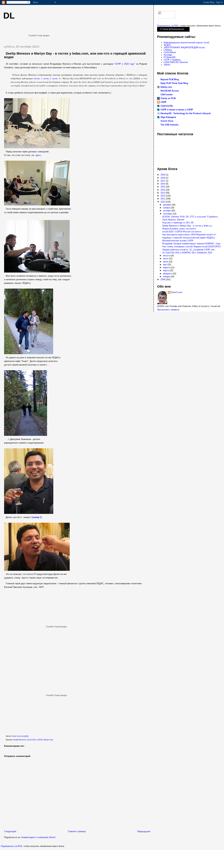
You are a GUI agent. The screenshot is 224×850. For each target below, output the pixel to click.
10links (167, 64)
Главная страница (77, 831)
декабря (167, 204)
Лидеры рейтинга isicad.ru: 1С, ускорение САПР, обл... (189, 249)
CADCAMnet (170, 52)
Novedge (168, 55)
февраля (168, 273)
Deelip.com (166, 87)
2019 (163, 178)
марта (166, 270)
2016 (163, 183)
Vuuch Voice (167, 121)
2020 (163, 174)
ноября (167, 207)
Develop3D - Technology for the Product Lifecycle (186, 113)
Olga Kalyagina (168, 117)
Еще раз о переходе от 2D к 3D (177, 222)
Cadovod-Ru (167, 106)
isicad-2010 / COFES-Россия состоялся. (182, 231)
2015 (163, 186)
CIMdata (168, 50)
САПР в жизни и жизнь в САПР (177, 109)
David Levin (176, 292)
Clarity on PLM (168, 98)
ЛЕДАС (167, 45)
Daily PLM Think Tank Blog (174, 83)
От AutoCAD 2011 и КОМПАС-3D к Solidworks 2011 (187, 252)
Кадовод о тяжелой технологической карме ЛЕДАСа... (189, 237)
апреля (167, 267)
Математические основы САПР (177, 240)
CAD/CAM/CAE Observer (176, 62)
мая (165, 264)
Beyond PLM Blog (170, 79)
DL (9, 15)
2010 (163, 202)
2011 (163, 198)
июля (166, 258)
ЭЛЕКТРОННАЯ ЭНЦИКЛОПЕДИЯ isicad (184, 47)
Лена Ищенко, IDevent (173, 219)
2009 (163, 279)
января (167, 276)
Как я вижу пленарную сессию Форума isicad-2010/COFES (191, 246)
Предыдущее (143, 831)
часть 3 (56, 78)
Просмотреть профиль (168, 309)
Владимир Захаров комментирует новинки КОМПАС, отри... (192, 243)
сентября (168, 213)
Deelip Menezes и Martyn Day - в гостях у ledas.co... (188, 225)
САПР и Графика (172, 60)
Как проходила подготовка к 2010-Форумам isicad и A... (190, 234)
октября (167, 210)
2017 (163, 181)
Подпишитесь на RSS (11, 846)
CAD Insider (167, 94)
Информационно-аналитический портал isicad (186, 42)
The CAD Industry (169, 124)
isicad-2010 (31, 740)
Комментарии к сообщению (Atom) (38, 837)
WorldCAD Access (170, 91)
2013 (163, 193)
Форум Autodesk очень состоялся (179, 228)
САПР (163, 102)
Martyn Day (48, 740)
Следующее (10, 831)
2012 (163, 195)
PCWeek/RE (170, 57)
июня (166, 261)
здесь (38, 155)
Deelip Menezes (19, 740)
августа (167, 255)
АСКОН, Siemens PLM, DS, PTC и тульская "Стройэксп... (191, 216)
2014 (163, 190)
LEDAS (40, 740)
